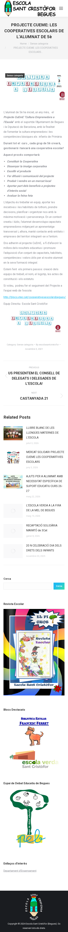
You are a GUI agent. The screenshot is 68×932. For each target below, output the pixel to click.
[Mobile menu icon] (61, 8)
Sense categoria (15, 75)
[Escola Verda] (34, 768)
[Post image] (13, 433)
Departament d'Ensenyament (19, 870)
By (47, 344)
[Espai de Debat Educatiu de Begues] (32, 848)
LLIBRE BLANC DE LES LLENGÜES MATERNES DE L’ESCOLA (42, 432)
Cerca (7, 578)
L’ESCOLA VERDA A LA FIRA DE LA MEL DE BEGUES (43, 508)
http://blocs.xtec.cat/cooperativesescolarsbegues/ (34, 297)
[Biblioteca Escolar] (34, 746)
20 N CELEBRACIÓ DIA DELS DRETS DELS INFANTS (44, 548)
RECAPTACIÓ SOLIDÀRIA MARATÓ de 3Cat (41, 528)
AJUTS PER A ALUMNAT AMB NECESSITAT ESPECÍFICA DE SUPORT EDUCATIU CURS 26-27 (44, 484)
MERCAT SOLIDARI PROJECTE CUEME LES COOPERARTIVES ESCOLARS (45, 456)
